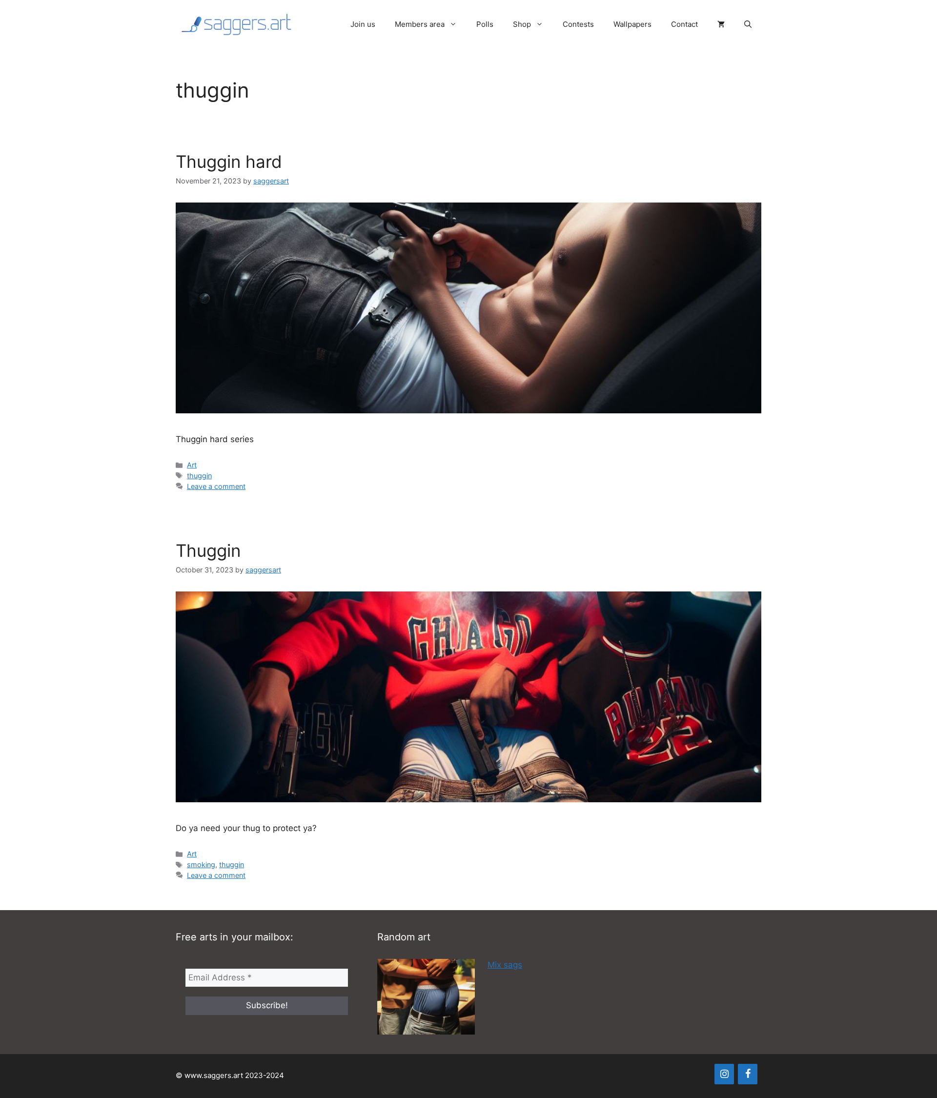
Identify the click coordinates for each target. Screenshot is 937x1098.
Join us (362, 24)
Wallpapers (632, 24)
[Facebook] (747, 1074)
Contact (684, 24)
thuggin (199, 475)
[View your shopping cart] (721, 24)
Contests (578, 24)
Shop (522, 24)
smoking (201, 864)
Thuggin (208, 550)
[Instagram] (724, 1074)
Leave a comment (216, 486)
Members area (420, 24)
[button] (747, 24)
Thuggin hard (229, 161)
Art (192, 465)
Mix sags (505, 965)
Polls (484, 24)
